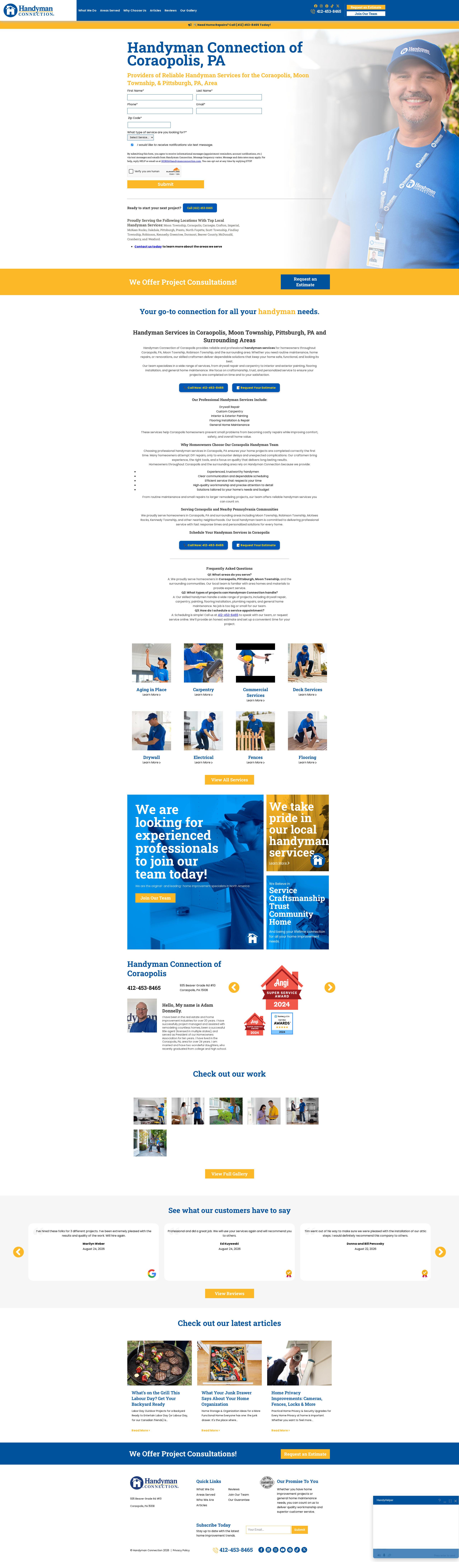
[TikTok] (297, 1550)
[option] (282, 987)
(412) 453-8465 (247, 25)
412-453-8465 (328, 11)
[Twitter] (304, 1550)
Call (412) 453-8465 (200, 208)
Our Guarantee (239, 1500)
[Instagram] (275, 1550)
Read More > (141, 1430)
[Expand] (450, 1500)
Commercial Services (255, 692)
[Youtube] (283, 1550)
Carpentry (203, 689)
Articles (155, 10)
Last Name (204, 91)
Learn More (151, 695)
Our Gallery (188, 10)
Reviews (171, 10)
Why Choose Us (134, 10)
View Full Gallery (229, 1174)
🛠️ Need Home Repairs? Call (214, 25)
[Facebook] (261, 1550)
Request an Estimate (366, 7)
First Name (135, 91)
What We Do (87, 10)
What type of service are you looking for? (157, 132)
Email (200, 104)
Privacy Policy (181, 1550)
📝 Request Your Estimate (256, 388)
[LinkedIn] (268, 1550)
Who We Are (205, 1500)
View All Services (229, 780)
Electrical (204, 757)
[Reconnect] (439, 1500)
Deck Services (307, 689)
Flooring (307, 757)
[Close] (455, 1500)
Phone (132, 104)
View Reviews (229, 1293)
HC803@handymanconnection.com (181, 161)
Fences (255, 757)
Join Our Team (366, 13)
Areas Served (110, 10)
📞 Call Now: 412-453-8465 (203, 388)
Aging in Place (151, 689)
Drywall (151, 757)
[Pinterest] (290, 1550)
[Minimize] (445, 1500)
